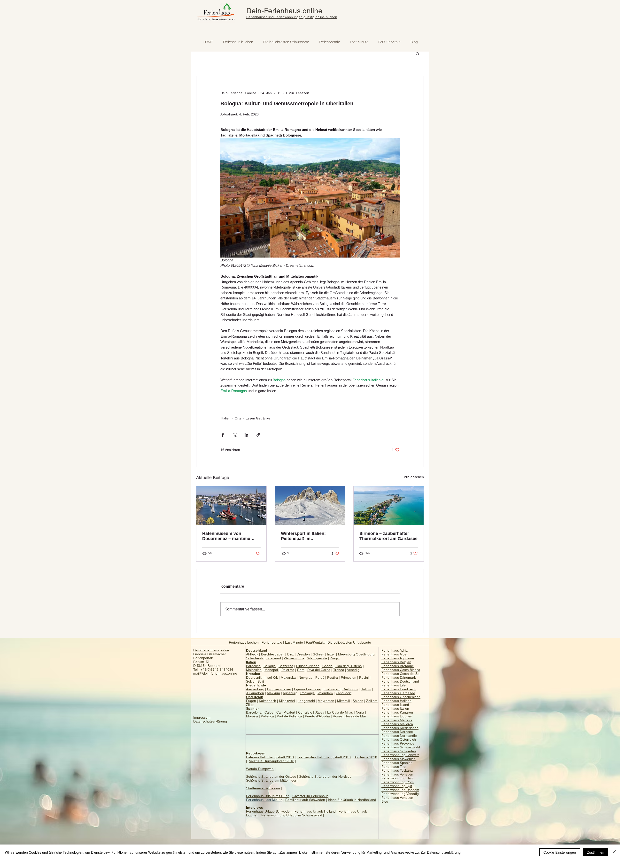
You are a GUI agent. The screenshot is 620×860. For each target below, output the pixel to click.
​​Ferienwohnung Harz (397, 778)
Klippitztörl (287, 701)
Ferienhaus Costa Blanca (400, 670)
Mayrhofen (326, 701)
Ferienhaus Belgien (396, 662)
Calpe (268, 712)
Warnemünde (294, 658)
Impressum (201, 717)
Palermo (287, 670)
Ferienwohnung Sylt (396, 786)
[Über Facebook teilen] (222, 435)
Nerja (360, 712)
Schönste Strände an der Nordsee (325, 776)
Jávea (319, 712)
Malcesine (254, 670)
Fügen (251, 701)
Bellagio (270, 666)
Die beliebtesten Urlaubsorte (349, 642)
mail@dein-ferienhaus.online (215, 673)
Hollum (366, 689)
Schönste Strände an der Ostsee (271, 776)
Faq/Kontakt (315, 642)
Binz (290, 654)
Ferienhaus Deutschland (400, 681)
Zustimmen (595, 852)
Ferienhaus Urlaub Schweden (269, 811)
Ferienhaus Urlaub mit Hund (267, 796)
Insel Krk (271, 677)
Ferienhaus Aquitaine (397, 658)
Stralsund (273, 658)
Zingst (335, 658)
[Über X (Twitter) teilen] (234, 435)
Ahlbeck (252, 654)
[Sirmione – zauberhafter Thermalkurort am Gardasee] (389, 505)
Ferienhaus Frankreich (398, 689)
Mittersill (343, 701)
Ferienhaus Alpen (394, 654)
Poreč (319, 677)
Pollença (267, 716)
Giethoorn (350, 689)
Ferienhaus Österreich (398, 739)
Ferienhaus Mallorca (397, 724)
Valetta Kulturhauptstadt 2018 (271, 761)
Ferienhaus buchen (244, 642)
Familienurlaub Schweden (305, 800)
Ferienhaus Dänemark (398, 677)
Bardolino (253, 666)
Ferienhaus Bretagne (397, 666)
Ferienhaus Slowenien (398, 759)
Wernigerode (317, 658)
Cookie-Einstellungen (559, 852)
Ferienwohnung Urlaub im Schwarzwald (291, 815)
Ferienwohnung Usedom (400, 790)
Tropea (338, 670)
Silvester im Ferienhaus (310, 796)
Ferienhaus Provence (397, 743)
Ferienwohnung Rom (397, 782)
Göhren (318, 654)
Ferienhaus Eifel (393, 685)
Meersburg (346, 654)
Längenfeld (306, 701)
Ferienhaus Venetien (397, 774)
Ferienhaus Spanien (396, 763)
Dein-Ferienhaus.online (284, 11)
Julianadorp (255, 693)
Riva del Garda (318, 670)
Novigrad (305, 677)
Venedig (353, 670)
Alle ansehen (414, 477)
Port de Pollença (289, 716)
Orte (238, 418)
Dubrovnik (254, 677)
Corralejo (305, 712)
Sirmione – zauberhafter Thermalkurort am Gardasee (388, 536)
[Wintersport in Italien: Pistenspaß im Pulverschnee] (310, 505)
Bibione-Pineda (307, 666)
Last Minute (294, 642)
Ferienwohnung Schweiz (400, 755)
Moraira (252, 716)
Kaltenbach (267, 701)
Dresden (303, 654)
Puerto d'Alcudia (317, 716)
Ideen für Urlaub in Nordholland (352, 800)
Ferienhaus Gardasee (398, 693)
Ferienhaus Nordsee (397, 732)
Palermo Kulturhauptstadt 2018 (270, 757)
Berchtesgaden (272, 654)
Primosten (348, 677)
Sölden (358, 701)
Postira (332, 677)
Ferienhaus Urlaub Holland (315, 811)
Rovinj (364, 677)
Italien (226, 418)
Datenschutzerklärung (210, 721)
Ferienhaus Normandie (399, 736)
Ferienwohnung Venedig (400, 794)
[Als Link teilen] (258, 435)
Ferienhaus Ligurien (396, 716)
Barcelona (254, 712)
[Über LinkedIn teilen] (246, 435)
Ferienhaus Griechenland (400, 697)
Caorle (327, 666)
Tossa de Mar (355, 716)
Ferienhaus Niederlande (399, 728)
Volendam (325, 693)
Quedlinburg (365, 654)
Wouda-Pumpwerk (260, 769)
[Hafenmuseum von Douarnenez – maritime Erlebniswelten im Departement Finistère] (231, 505)
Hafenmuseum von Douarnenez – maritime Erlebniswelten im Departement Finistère (226, 536)
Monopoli (271, 670)
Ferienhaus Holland (396, 701)
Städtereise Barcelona (263, 788)
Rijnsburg (290, 693)
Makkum (273, 693)
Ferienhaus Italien (395, 708)
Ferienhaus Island (395, 705)
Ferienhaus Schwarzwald (400, 747)
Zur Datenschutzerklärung (441, 852)
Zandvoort (343, 693)
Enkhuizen (332, 689)
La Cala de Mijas (340, 712)
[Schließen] (614, 852)
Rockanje (307, 693)
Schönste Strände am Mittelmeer (271, 780)
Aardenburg (255, 689)
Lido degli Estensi (348, 666)
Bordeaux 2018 (365, 757)
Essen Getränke (258, 418)
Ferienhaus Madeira (396, 720)
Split (260, 681)
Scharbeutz (255, 658)
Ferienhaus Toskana (397, 770)
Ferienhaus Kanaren (397, 712)
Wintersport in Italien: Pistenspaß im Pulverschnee (303, 536)
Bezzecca (286, 666)
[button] (417, 53)
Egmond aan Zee (307, 689)
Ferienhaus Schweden (398, 751)
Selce (250, 681)
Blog (384, 801)
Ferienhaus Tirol (393, 767)
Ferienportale (272, 642)
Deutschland (256, 650)
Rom (300, 670)
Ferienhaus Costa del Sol (400, 674)
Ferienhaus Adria (394, 650)
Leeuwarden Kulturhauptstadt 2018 (324, 757)
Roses (337, 716)
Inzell (331, 654)
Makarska (288, 677)
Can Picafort (285, 712)
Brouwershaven (279, 689)
